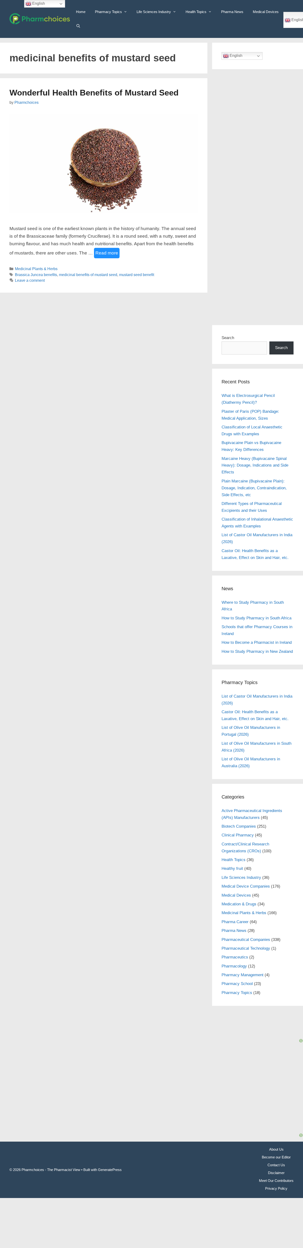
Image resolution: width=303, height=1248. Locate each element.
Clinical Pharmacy (238, 835)
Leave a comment (30, 280)
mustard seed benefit (136, 274)
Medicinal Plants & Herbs (36, 269)
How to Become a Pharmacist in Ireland (257, 642)
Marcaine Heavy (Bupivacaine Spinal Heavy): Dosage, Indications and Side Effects (255, 465)
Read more (106, 252)
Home (80, 12)
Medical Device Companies (246, 886)
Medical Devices (266, 12)
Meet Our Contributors (276, 1181)
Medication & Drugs (239, 904)
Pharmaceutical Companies (246, 939)
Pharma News (232, 12)
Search (228, 338)
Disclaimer (276, 1173)
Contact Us (276, 1165)
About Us (276, 1149)
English (235, 56)
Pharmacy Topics (108, 12)
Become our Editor (276, 1157)
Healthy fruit (232, 868)
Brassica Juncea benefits (36, 274)
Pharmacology (234, 966)
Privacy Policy (276, 1188)
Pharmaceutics (235, 957)
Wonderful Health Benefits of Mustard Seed (93, 92)
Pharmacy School (237, 983)
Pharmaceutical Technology (246, 948)
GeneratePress (110, 1170)
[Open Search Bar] (78, 26)
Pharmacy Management (242, 975)
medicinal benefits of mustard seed (88, 274)
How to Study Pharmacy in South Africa (256, 618)
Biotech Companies (239, 826)
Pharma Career (235, 922)
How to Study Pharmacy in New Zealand (257, 651)
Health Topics (196, 12)
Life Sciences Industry (154, 12)
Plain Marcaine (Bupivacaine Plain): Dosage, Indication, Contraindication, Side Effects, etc (254, 488)
